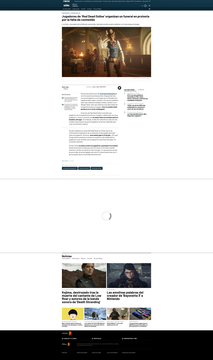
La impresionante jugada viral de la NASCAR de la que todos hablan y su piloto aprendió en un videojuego (138, 325)
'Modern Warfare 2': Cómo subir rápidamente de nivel (115, 324)
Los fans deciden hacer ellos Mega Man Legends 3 (136, 115)
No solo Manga (97, 9)
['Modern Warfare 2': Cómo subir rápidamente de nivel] (118, 314)
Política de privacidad (82, 352)
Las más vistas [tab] (129, 90)
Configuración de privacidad (128, 352)
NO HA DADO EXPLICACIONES (69, 321)
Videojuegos (75, 9)
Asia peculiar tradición (148, 1)
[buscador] (149, 5)
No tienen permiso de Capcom (135, 112)
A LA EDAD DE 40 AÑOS (68, 289)
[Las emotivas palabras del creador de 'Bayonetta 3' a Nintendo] (129, 275)
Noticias (89, 9)
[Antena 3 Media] (68, 345)
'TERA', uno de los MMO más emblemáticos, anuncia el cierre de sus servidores (136, 107)
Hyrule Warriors (138, 1)
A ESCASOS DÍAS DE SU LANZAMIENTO (94, 321)
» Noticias (71, 161)
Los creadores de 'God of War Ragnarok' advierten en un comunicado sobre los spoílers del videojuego (94, 325)
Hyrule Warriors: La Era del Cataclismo (93, 1)
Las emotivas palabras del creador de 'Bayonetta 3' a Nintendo (125, 295)
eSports (83, 9)
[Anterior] (73, 1)
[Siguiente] (150, 1)
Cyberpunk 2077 (130, 1)
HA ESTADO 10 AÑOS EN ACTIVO (135, 103)
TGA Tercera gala (107, 1)
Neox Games (65, 161)
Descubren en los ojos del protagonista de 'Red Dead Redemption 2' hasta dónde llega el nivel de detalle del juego (71, 107)
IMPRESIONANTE (133, 321)
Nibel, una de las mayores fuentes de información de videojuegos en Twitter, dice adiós (72, 325)
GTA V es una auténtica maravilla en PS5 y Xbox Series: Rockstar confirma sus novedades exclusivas (137, 97)
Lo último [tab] (141, 90)
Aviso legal (64, 352)
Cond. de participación (112, 352)
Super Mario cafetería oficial (118, 1)
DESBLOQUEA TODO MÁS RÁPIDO (115, 321)
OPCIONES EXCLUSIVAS (133, 93)
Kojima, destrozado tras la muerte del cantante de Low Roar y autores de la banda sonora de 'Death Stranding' (81, 297)
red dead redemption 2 (69, 168)
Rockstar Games (84, 168)
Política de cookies (96, 352)
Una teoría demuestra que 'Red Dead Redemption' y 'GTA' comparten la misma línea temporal (70, 99)
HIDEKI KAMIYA (111, 289)
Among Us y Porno (79, 1)
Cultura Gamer (67, 9)
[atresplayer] (143, 6)
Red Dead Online (96, 168)
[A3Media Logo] (67, 335)
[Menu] (149, 9)
